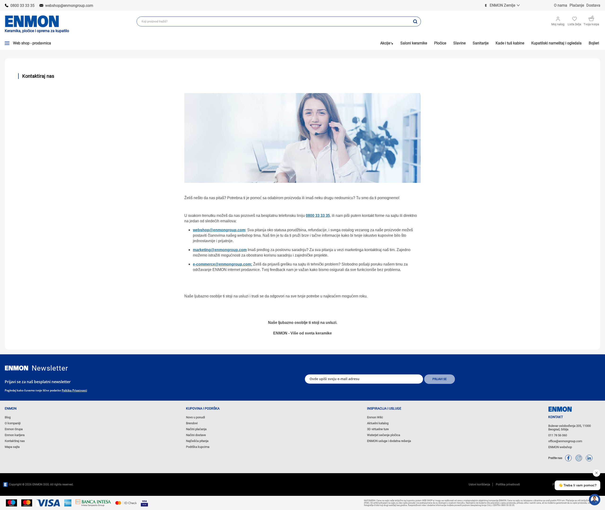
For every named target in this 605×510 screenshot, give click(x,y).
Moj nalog (557, 24)
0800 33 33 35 (22, 5)
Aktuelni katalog (378, 423)
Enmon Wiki (375, 417)
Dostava (593, 5)
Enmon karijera (15, 435)
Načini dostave (196, 435)
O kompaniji (13, 423)
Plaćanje (577, 5)
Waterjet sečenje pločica (383, 435)
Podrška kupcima (197, 447)
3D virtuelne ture (378, 429)
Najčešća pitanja (197, 441)
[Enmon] (16, 368)
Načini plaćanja (196, 429)
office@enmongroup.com (565, 441)
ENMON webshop (560, 447)
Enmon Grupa (14, 429)
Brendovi (192, 423)
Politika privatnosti (74, 390)
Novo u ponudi (195, 417)
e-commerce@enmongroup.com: (222, 264)
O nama (560, 5)
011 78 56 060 (557, 435)
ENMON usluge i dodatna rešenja (389, 441)
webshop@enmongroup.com (69, 5)
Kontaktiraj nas (15, 441)
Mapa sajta (12, 447)
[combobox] (273, 21)
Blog (8, 417)
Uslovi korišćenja (479, 484)
